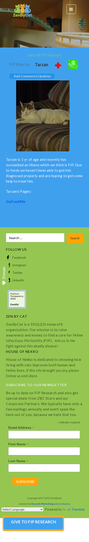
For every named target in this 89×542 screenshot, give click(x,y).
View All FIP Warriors (45, 55)
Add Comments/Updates (32, 76)
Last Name (18, 461)
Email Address (21, 427)
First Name (18, 444)
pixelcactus (64, 503)
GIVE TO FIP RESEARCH (33, 521)
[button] (71, 9)
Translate (77, 509)
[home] (20, 9)
